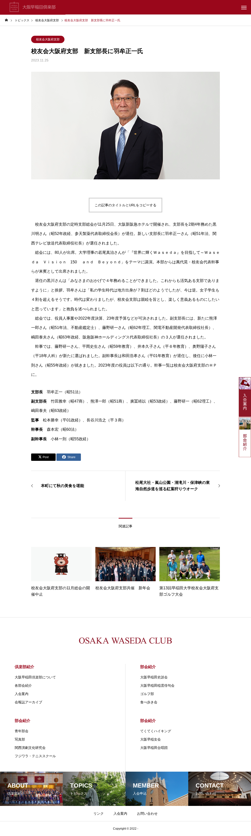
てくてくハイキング (155, 731)
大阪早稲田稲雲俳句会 (157, 685)
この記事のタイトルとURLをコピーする (125, 205)
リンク (98, 813)
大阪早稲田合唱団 (154, 748)
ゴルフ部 (147, 694)
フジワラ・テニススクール (35, 756)
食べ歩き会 (148, 702)
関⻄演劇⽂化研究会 (30, 748)
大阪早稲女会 (150, 739)
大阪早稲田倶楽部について (35, 677)
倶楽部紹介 (24, 667)
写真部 (20, 739)
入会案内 (21, 694)
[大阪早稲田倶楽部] (32, 7)
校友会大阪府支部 (48, 39)
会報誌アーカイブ (28, 702)
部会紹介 (148, 667)
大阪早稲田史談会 (154, 677)
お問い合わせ (147, 813)
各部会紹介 (23, 685)
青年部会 (21, 731)
